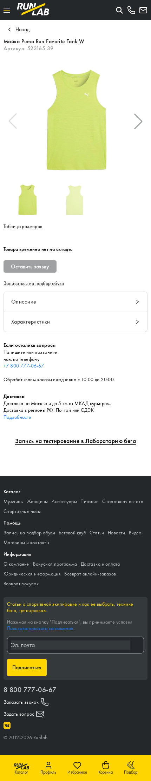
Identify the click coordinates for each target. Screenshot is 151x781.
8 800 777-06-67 (30, 689)
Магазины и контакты (26, 542)
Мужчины (14, 501)
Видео (135, 532)
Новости (116, 532)
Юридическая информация (32, 574)
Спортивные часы (22, 511)
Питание (89, 501)
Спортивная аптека (122, 501)
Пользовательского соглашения (40, 628)
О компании (16, 564)
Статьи (97, 532)
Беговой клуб (72, 532)
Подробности (18, 417)
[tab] (75, 302)
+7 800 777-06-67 (24, 366)
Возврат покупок (21, 583)
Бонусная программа (55, 564)
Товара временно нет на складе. (38, 249)
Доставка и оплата (100, 564)
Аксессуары (64, 501)
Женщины (37, 501)
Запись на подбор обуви (29, 532)
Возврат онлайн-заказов (90, 574)
